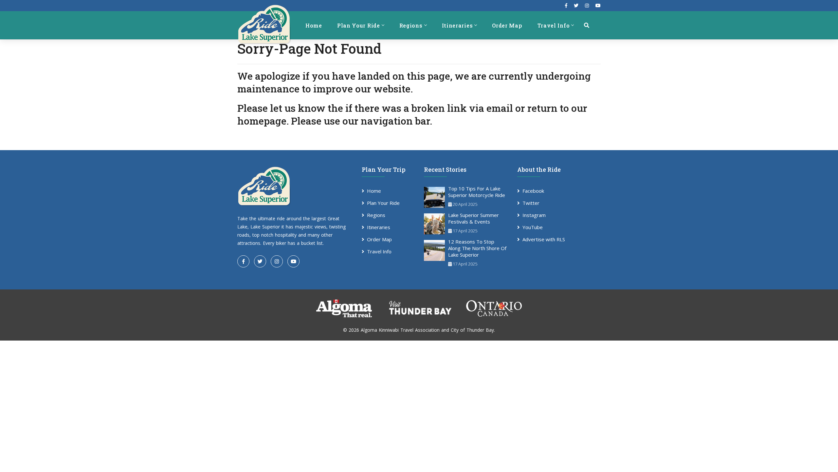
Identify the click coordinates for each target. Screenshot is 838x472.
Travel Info (553, 25)
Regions (411, 25)
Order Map (507, 25)
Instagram (534, 215)
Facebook (533, 190)
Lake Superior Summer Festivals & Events (473, 218)
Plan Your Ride (358, 25)
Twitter (530, 203)
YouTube (532, 227)
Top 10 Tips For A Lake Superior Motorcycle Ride (476, 191)
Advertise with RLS (543, 239)
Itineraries (457, 25)
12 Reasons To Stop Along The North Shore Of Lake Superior (477, 248)
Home (313, 25)
